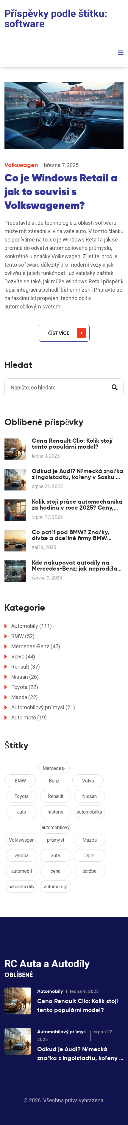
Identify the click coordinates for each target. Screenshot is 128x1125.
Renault (25, 667)
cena (55, 871)
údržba (89, 871)
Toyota (24, 687)
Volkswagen (21, 165)
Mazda (24, 697)
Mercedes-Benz (35, 646)
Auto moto (29, 717)
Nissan (25, 677)
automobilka (89, 812)
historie (55, 812)
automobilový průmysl (56, 829)
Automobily (31, 626)
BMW (23, 636)
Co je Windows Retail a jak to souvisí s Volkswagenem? (60, 191)
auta (55, 855)
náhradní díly (22, 886)
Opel (89, 855)
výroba (22, 855)
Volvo (23, 656)
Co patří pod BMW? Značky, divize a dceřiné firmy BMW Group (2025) (70, 535)
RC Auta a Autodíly (47, 964)
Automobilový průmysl (43, 707)
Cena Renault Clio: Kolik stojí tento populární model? (72, 444)
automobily (55, 886)
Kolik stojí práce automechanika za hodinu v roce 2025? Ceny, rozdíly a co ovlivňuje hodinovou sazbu (77, 504)
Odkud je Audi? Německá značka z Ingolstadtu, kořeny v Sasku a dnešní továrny (77, 474)
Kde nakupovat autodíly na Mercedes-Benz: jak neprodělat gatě (76, 565)
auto (21, 812)
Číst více (58, 333)
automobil (21, 871)
